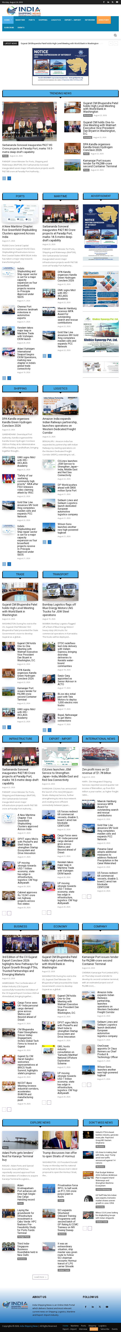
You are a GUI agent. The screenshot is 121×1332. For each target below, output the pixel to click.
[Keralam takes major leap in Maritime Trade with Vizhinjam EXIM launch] (8, 330)
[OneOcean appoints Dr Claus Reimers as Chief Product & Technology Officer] (88, 1048)
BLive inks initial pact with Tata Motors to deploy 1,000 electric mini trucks (68, 699)
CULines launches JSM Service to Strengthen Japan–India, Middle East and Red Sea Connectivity (68, 468)
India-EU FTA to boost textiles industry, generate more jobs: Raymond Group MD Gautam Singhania (107, 1137)
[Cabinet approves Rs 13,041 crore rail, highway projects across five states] (8, 895)
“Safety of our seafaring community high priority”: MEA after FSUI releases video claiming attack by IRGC (27, 484)
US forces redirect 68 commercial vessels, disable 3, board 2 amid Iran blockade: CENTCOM (68, 818)
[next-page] (9, 178)
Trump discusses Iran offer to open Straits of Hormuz (60, 1154)
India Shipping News (29, 1326)
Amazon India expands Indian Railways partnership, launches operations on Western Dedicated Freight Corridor (60, 425)
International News (100, 738)
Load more (39, 1277)
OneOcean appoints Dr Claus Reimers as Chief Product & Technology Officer (107, 1051)
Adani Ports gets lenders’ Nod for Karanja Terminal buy (17, 1156)
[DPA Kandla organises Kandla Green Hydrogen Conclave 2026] (72, 148)
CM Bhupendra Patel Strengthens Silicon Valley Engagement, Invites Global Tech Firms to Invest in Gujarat (28, 1038)
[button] (115, 35)
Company (100, 926)
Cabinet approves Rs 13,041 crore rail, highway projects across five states (27, 898)
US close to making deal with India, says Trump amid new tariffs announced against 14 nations (106, 1157)
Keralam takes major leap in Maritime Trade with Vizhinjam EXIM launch (25, 333)
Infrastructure (20, 738)
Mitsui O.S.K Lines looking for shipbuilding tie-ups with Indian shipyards (107, 1215)
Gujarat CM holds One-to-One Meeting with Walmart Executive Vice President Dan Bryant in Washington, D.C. (99, 128)
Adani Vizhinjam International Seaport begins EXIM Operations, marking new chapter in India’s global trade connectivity (27, 358)
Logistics (60, 388)
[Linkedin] (108, 2)
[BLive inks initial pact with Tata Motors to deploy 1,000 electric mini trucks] (49, 697)
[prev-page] (4, 178)
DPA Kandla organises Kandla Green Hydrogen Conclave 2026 (98, 147)
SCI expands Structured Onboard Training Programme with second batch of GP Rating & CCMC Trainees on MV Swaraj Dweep (68, 1220)
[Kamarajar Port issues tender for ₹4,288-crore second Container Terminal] (72, 165)
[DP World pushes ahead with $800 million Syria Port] (49, 488)
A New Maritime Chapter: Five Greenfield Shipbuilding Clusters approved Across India (19, 232)
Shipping (20, 388)
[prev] (111, 43)
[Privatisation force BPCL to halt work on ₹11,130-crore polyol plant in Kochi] (49, 1188)
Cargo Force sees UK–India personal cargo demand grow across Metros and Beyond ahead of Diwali (68, 844)
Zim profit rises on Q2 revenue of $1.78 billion (96, 771)
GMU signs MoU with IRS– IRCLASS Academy (67, 294)
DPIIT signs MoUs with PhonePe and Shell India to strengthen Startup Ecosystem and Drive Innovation (28, 846)
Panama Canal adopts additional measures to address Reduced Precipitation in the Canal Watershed (107, 856)
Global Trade (64, 1270)
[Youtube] (117, 2)
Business (88, 115)
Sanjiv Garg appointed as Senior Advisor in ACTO (67, 680)
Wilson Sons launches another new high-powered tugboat (68, 528)
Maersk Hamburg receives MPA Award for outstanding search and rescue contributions (68, 315)
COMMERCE (47, 1148)
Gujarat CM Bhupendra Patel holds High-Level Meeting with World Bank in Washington (100, 107)
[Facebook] (104, 2)
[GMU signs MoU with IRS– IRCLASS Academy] (49, 293)
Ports (5, 156)
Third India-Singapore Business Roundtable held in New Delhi (27, 1249)
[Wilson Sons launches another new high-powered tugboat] (49, 527)
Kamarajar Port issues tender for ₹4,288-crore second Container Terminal (100, 163)
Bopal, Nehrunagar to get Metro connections (68, 717)
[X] (112, 2)
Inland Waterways (104, 1189)
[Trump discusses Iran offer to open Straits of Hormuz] (60, 1140)
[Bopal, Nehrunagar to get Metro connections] (49, 718)
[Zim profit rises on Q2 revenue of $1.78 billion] (100, 756)
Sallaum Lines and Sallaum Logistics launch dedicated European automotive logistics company (68, 507)
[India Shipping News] (23, 11)
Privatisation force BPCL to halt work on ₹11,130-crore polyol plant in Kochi (68, 1191)
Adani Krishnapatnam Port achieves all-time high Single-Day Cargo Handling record (27, 1192)
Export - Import (60, 738)
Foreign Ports (23, 1237)
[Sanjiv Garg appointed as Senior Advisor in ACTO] (49, 678)
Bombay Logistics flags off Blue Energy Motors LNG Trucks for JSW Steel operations (59, 610)
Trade (20, 574)
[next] (116, 43)
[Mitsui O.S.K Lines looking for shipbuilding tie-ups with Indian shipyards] (88, 1215)
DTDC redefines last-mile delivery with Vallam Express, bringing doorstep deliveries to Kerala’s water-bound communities (67, 655)
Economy (87, 137)
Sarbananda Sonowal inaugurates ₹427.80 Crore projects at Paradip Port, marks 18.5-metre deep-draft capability (27, 148)
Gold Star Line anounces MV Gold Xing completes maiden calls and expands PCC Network (68, 339)
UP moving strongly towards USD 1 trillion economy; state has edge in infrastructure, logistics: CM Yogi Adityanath (27, 872)
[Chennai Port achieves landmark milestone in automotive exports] (8, 309)
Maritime (60, 196)
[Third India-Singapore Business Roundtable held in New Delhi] (8, 1246)
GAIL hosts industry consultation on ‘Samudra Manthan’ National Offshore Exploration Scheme (68, 1055)
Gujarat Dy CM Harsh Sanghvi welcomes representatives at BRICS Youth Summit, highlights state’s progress (28, 1065)
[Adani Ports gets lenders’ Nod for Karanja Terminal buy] (20, 1140)
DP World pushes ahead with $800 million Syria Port (67, 487)
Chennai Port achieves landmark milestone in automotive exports (27, 312)
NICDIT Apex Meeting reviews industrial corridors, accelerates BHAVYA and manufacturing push (28, 1091)
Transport (61, 574)
